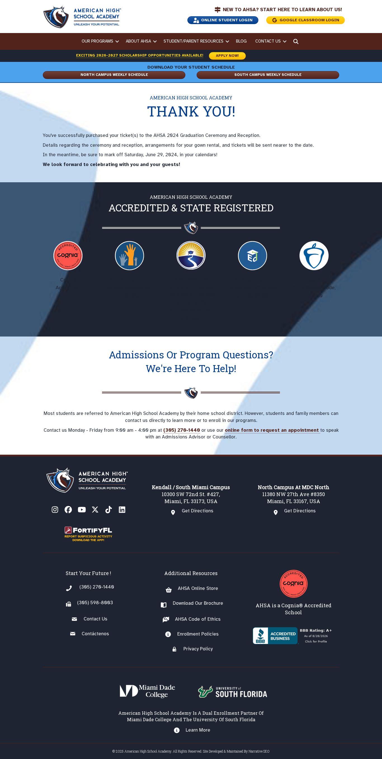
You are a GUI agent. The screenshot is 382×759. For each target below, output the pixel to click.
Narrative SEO (259, 751)
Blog (241, 41)
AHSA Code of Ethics (198, 619)
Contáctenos (95, 634)
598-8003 (101, 603)
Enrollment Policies (198, 634)
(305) (83, 603)
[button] (117, 41)
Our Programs (97, 41)
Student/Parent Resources (193, 41)
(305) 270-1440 (181, 430)
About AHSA (138, 41)
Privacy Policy (198, 649)
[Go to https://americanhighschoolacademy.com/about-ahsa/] (293, 593)
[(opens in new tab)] (88, 533)
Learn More (198, 730)
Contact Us (268, 41)
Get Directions (197, 511)
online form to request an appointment (272, 430)
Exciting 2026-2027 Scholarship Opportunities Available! (139, 55)
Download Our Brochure (198, 603)
